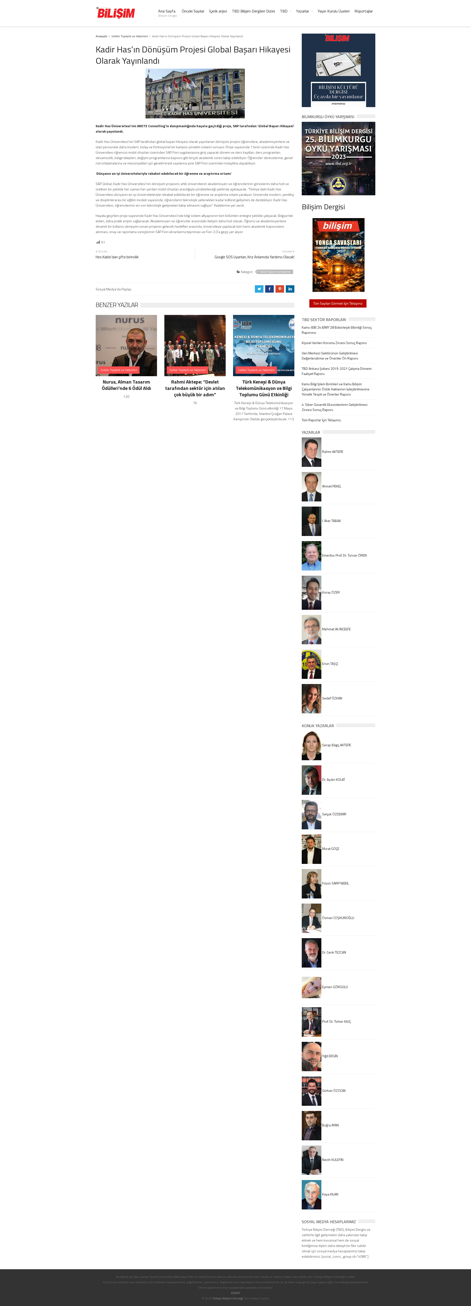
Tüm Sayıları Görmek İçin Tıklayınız (338, 303)
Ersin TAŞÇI (329, 663)
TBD (284, 11)
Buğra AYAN (330, 1125)
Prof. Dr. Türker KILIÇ (336, 1021)
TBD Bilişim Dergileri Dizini (253, 11)
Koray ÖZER (330, 592)
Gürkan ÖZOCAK (333, 1090)
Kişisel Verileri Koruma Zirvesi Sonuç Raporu (334, 342)
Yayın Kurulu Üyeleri (334, 11)
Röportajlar (363, 11)
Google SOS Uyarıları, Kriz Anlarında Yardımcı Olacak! (254, 257)
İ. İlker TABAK (331, 520)
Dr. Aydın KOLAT (333, 779)
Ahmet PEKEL (331, 486)
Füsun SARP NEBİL (335, 883)
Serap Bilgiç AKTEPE (336, 744)
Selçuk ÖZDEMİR (333, 814)
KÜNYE (235, 1293)
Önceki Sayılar (193, 11)
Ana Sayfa (167, 13)
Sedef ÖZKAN (331, 698)
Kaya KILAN (329, 1194)
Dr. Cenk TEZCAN (333, 952)
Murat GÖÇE (330, 848)
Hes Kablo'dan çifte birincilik (117, 257)
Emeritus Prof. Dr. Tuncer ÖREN (344, 555)
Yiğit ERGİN (329, 1055)
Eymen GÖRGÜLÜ (334, 986)
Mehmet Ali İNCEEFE (336, 629)
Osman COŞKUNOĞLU (337, 917)
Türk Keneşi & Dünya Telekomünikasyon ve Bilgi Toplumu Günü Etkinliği (264, 388)
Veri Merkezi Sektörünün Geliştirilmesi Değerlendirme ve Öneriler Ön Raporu (330, 355)
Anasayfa (101, 36)
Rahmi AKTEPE (332, 451)
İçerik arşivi (218, 11)
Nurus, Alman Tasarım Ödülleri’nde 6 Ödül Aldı (126, 385)
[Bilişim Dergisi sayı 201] (339, 254)
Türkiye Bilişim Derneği (227, 1298)
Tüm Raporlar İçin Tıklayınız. (321, 420)
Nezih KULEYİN (332, 1159)
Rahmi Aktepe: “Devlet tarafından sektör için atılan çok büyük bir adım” (195, 388)
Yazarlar (302, 11)
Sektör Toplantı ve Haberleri (129, 36)
